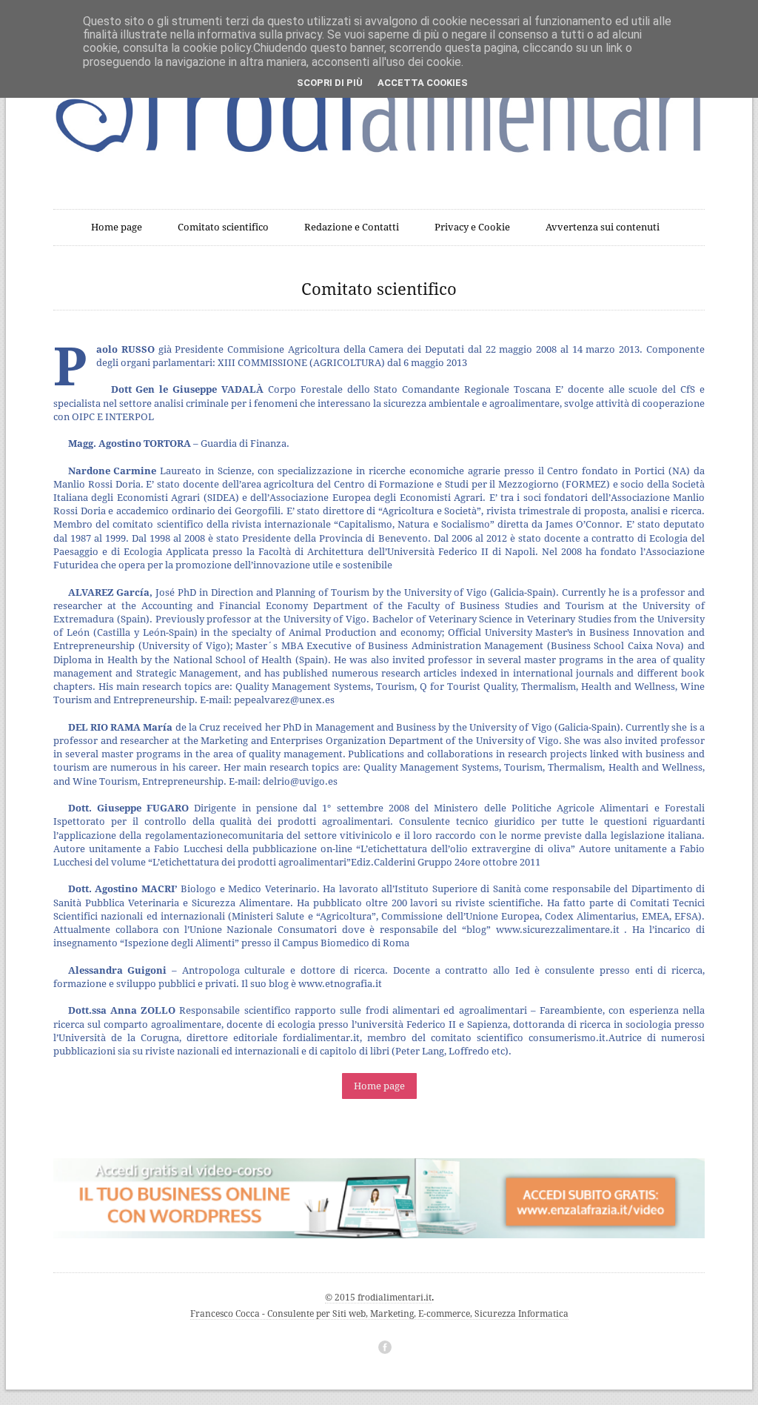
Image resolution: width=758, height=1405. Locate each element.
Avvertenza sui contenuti (603, 227)
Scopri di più (330, 82)
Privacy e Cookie (472, 227)
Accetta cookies (423, 82)
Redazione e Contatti (351, 227)
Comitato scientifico (223, 227)
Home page (116, 227)
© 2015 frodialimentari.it (378, 1297)
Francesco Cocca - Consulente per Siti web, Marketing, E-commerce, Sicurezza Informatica (379, 1314)
